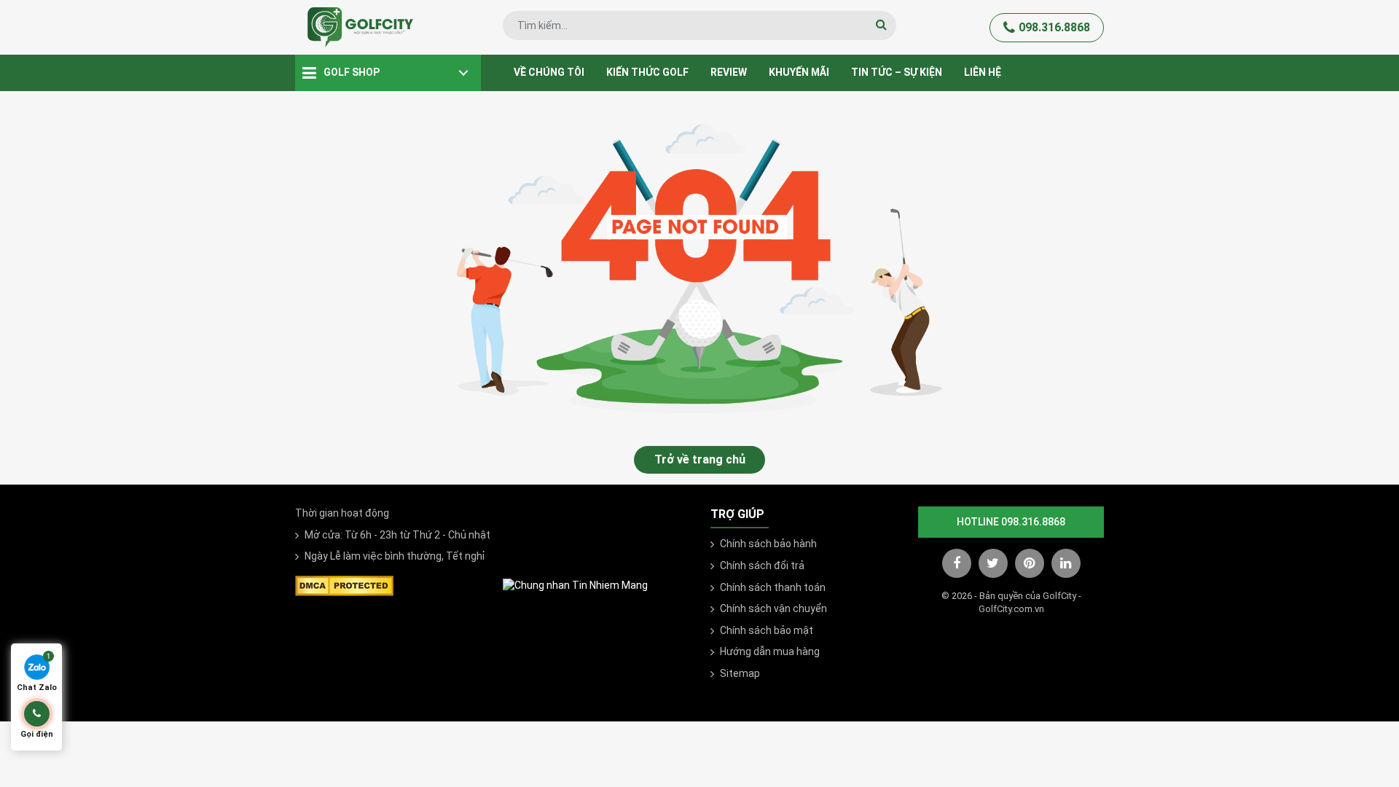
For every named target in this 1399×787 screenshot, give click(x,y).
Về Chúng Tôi (549, 72)
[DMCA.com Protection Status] (344, 584)
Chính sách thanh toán (773, 587)
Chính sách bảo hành (768, 543)
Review (728, 72)
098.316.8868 (1054, 27)
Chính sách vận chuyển (773, 608)
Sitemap (740, 673)
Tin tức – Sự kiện (896, 72)
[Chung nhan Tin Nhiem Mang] (575, 585)
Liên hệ (982, 72)
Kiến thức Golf (647, 72)
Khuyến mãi (799, 72)
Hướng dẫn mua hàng (770, 651)
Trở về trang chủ (699, 459)
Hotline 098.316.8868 (1011, 522)
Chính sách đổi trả (762, 565)
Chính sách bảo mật (766, 630)
